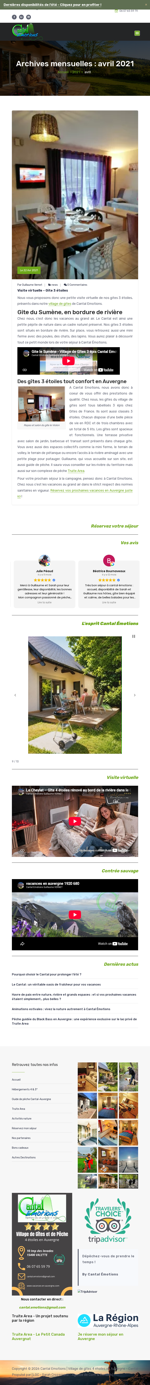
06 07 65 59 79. (128, 10)
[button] (15, 695)
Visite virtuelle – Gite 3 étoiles (42, 290)
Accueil (63, 72)
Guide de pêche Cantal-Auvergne (31, 1099)
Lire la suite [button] (43, 602)
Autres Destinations (24, 1157)
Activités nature (21, 1118)
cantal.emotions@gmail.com (42, 1307)
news (55, 284)
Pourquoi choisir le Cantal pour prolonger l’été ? (46, 974)
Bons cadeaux (20, 1147)
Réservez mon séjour (24, 1128)
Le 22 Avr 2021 (29, 270)
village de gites (59, 304)
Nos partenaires (21, 1138)
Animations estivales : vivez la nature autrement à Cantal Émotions (61, 1009)
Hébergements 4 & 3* (25, 1089)
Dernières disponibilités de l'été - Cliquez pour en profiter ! (52, 5)
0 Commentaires (77, 284)
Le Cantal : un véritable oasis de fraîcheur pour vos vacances (56, 984)
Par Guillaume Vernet (29, 284)
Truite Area (76, 471)
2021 (76, 72)
